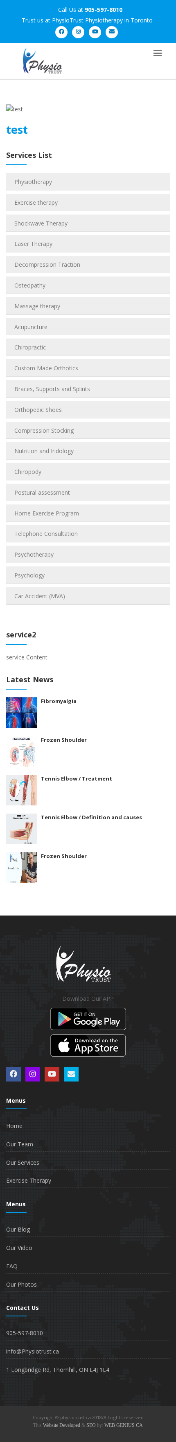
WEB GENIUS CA (123, 1425)
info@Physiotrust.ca (32, 1351)
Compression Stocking (44, 430)
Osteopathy (29, 285)
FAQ (12, 1266)
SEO (91, 1425)
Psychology (29, 575)
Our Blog (18, 1229)
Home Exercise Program (46, 513)
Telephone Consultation (46, 533)
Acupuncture (30, 327)
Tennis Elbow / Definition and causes (91, 817)
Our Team (19, 1144)
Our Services (22, 1162)
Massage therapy (37, 306)
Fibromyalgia (59, 701)
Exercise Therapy (28, 1180)
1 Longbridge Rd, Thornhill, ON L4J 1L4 (57, 1369)
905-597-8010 (24, 1333)
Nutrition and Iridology (44, 451)
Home (14, 1126)
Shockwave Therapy (41, 223)
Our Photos (21, 1284)
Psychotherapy (34, 554)
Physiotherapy (33, 182)
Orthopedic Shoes (38, 410)
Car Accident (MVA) (39, 596)
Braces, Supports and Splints (52, 389)
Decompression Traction (47, 264)
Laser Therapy (33, 244)
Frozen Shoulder (64, 739)
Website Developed (61, 1425)
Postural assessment (42, 492)
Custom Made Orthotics (46, 368)
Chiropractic (30, 347)
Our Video (19, 1248)
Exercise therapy (36, 202)
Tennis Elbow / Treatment (76, 778)
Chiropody (27, 472)
